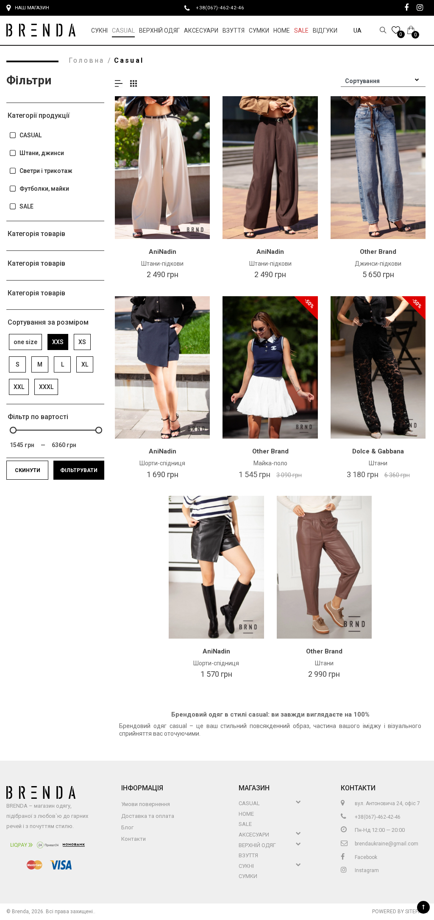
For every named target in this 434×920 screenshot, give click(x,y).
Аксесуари (201, 30)
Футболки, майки (44, 188)
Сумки (259, 30)
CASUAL (30, 135)
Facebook (365, 857)
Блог (127, 827)
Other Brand (378, 252)
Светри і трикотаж (45, 170)
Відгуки (325, 30)
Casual (123, 30)
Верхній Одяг (159, 30)
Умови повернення (145, 804)
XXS (58, 342)
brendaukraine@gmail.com (385, 844)
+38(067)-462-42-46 (223, 7)
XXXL (46, 387)
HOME (281, 30)
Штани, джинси (41, 153)
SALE (26, 206)
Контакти (133, 839)
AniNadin (162, 252)
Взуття (234, 30)
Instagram (366, 870)
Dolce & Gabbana (378, 451)
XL (84, 364)
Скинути (27, 470)
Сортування (362, 81)
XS (82, 342)
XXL (19, 387)
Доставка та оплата (147, 816)
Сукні (99, 30)
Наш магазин (32, 8)
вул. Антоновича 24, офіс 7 (386, 803)
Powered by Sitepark (400, 911)
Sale (301, 30)
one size (25, 342)
